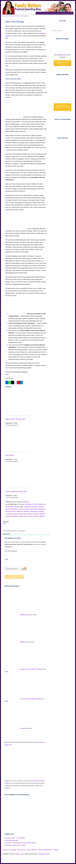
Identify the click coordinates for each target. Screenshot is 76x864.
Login (4, 523)
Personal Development (38, 504)
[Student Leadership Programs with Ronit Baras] (26, 778)
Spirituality (18, 16)
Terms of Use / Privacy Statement (27, 850)
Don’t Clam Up (9, 455)
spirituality (42, 514)
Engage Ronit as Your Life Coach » (62, 63)
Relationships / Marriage (12, 506)
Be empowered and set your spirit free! (62, 56)
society (15, 514)
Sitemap (55, 850)
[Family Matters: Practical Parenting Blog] (35, 7)
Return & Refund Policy (45, 850)
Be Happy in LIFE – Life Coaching (15, 838)
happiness (19, 511)
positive (21, 516)
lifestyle (29, 514)
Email (6, 559)
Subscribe (13, 850)
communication (22, 514)
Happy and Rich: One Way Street (15, 419)
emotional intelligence (11, 516)
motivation (26, 511)
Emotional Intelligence (10, 16)
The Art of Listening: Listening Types (16, 491)
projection (35, 514)
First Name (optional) (11, 551)
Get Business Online (44, 854)
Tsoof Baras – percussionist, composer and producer (20, 843)
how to (26, 516)
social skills (8, 514)
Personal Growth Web (11, 840)
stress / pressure (34, 516)
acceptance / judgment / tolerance (34, 506)
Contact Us (5, 850)
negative (42, 516)
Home (3, 16)
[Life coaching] (12, 740)
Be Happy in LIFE (18, 854)
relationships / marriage (37, 511)
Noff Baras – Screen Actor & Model (15, 845)
